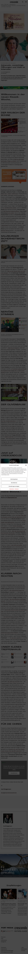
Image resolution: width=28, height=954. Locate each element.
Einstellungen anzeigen (14, 486)
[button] (26, 465)
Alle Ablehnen (14, 482)
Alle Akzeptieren (14, 479)
